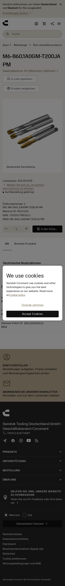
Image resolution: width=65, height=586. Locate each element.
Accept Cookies (32, 314)
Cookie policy (17, 295)
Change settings (33, 305)
